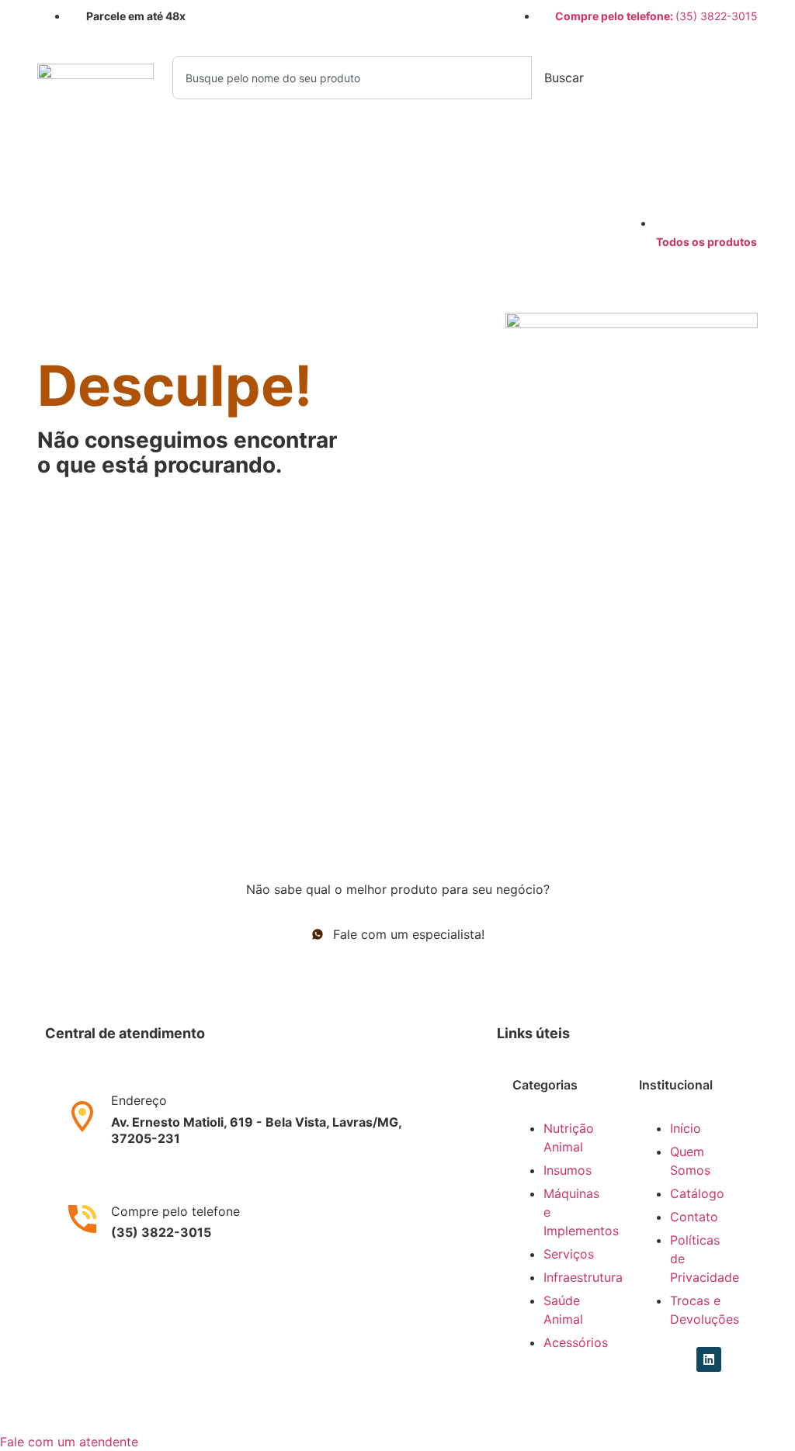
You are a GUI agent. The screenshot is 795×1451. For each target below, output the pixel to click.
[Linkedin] (680, 1359)
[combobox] (352, 77)
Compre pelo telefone (175, 1211)
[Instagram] (651, 1359)
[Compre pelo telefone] (82, 1219)
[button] (69, 1441)
